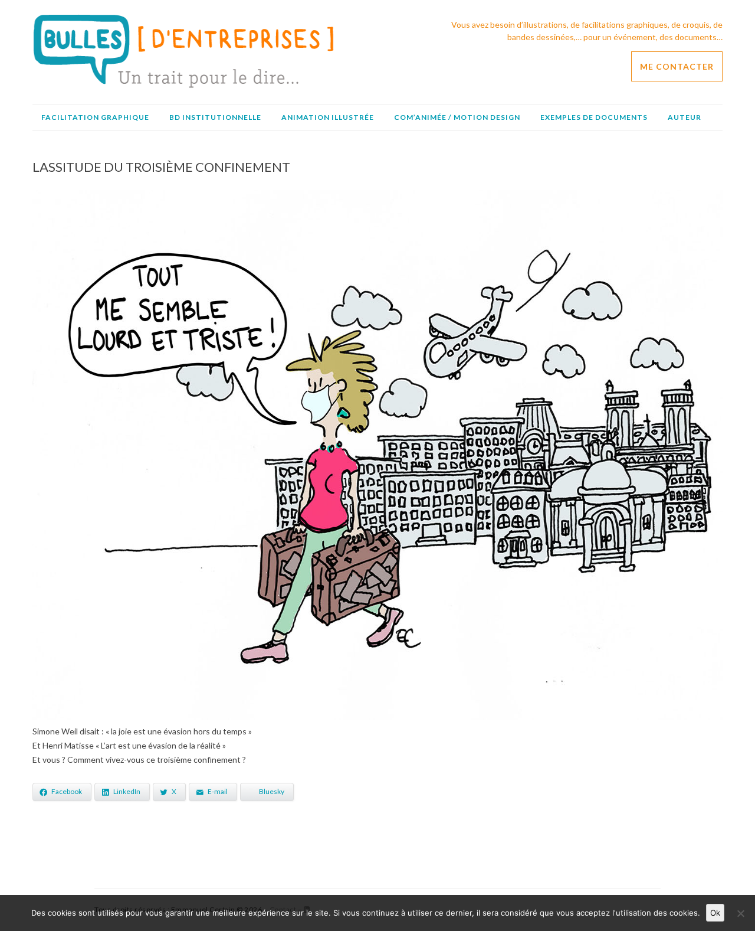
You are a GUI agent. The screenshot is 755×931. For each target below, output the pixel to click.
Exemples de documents (594, 117)
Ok (715, 912)
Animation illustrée (327, 117)
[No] (740, 913)
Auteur (684, 117)
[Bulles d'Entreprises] (183, 85)
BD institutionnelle (215, 117)
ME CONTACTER (677, 66)
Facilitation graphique (95, 117)
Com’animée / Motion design (457, 117)
